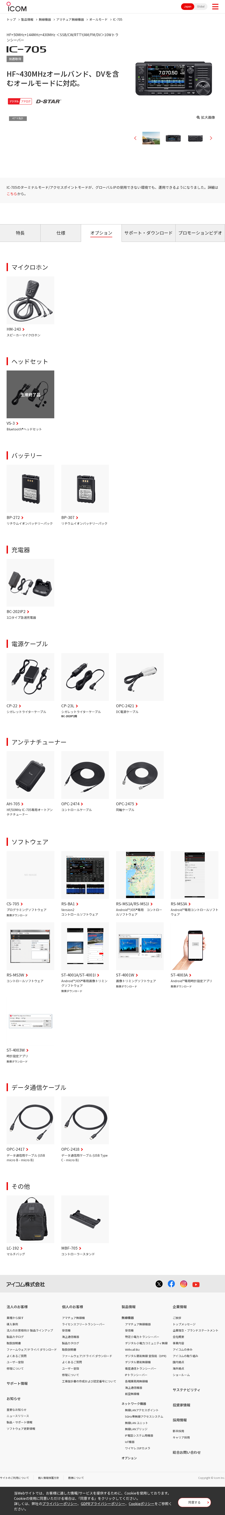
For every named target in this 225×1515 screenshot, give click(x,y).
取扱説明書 (14, 1343)
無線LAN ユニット (136, 1423)
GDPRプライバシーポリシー (103, 1503)
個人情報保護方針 (48, 1478)
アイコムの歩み (182, 1349)
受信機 (66, 1330)
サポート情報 (17, 1383)
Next (209, 138)
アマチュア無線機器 (70, 19)
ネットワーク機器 (134, 1403)
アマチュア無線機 (73, 1318)
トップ (11, 19)
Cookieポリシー (141, 1503)
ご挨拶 (177, 1318)
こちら (12, 193)
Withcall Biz (132, 1349)
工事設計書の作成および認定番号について (89, 1381)
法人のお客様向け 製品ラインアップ (30, 1330)
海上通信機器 (70, 1337)
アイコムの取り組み (185, 1356)
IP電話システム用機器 (139, 1435)
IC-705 (117, 19)
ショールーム (181, 1375)
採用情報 (180, 1419)
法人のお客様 (17, 1306)
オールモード (98, 19)
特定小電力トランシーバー (142, 1337)
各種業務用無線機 (136, 1381)
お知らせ (14, 1398)
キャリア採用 (181, 1437)
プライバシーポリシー (59, 1503)
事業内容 (178, 1343)
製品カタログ (15, 1337)
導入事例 (12, 1324)
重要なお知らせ (17, 1410)
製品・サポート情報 (19, 1422)
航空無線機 (132, 1394)
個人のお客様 (72, 1306)
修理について (15, 1368)
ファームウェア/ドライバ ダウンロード (32, 1349)
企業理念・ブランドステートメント (195, 1330)
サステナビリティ (187, 1389)
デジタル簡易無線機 (138, 1362)
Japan (187, 6)
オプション (129, 1458)
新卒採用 (178, 1431)
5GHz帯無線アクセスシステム (144, 1416)
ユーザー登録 (15, 1362)
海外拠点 (178, 1368)
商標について (76, 1478)
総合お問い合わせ (187, 1452)
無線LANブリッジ (136, 1429)
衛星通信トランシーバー (140, 1368)
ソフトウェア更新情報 (21, 1428)
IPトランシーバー (136, 1375)
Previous (137, 138)
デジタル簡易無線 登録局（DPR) (145, 1356)
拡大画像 (208, 117)
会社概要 (178, 1337)
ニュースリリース (18, 1416)
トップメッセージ (184, 1324)
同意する (194, 1502)
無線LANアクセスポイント (142, 1410)
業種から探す (15, 1318)
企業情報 (180, 1306)
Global (201, 6)
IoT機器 (129, 1442)
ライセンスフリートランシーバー (83, 1324)
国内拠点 (178, 1362)
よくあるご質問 (17, 1356)
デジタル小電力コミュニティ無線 (146, 1343)
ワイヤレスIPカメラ (137, 1448)
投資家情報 (181, 1405)
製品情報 (27, 19)
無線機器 (45, 19)
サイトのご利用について (14, 1478)
